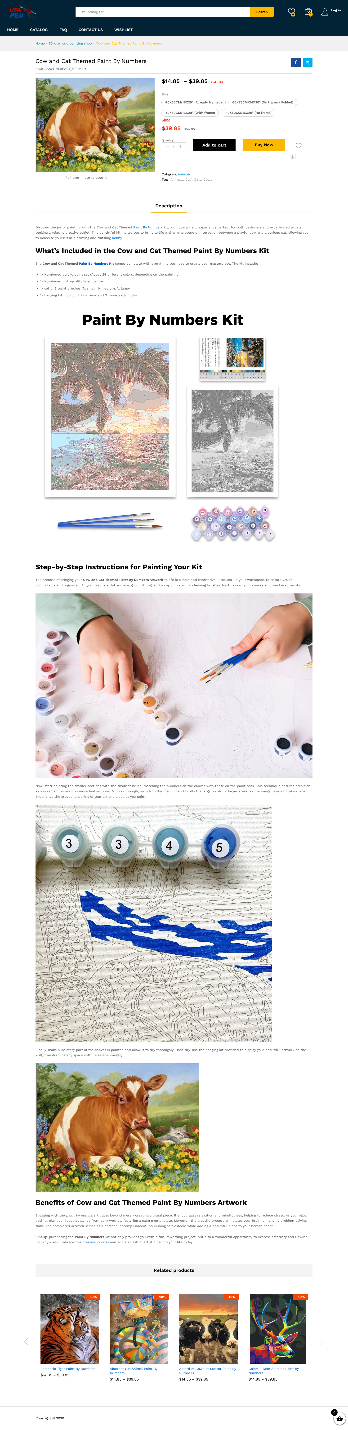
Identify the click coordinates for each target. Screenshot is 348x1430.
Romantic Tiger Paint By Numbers (67, 1369)
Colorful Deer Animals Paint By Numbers (274, 1371)
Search (262, 12)
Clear (166, 119)
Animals (184, 174)
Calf (188, 179)
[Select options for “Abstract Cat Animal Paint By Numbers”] (122, 1358)
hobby (117, 238)
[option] (70, 1339)
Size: (165, 94)
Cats (197, 179)
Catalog (39, 30)
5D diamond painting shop (70, 43)
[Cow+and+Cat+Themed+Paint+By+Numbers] (307, 62)
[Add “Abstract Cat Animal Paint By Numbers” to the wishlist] (144, 1358)
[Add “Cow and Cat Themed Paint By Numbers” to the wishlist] (298, 145)
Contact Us (91, 30)
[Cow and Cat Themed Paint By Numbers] (296, 62)
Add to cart (214, 145)
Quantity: (168, 140)
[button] (193, 102)
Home (12, 30)
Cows (207, 179)
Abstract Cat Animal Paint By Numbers (133, 1371)
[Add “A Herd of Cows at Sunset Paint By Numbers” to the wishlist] (213, 1358)
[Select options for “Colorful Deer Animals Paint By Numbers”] (261, 1358)
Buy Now (264, 144)
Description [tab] (168, 205)
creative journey (96, 1242)
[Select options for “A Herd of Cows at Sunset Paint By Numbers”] (191, 1358)
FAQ (63, 30)
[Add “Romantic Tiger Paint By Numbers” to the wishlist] (75, 1358)
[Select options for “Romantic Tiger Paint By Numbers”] (53, 1358)
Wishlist (123, 30)
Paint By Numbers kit (150, 227)
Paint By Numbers (93, 263)
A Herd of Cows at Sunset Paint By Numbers (207, 1371)
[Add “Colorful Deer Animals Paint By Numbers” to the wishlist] (283, 1358)
